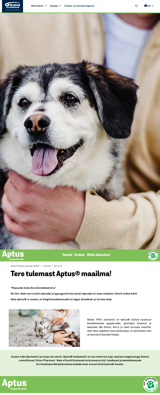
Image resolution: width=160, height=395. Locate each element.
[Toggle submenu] (46, 6)
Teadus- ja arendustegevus (79, 5)
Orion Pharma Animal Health (25, 266)
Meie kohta (37, 5)
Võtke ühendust (98, 255)
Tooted (54, 5)
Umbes (79, 255)
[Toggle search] (136, 6)
